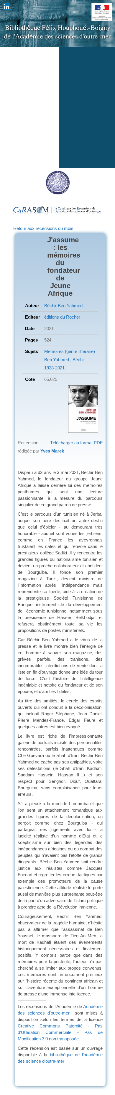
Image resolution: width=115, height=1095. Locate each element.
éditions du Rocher (62, 316)
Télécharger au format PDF (76, 442)
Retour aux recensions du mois (43, 228)
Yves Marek (52, 450)
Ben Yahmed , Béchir (64, 359)
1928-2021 (54, 367)
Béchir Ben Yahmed (63, 305)
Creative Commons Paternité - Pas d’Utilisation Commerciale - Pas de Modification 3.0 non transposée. (60, 1032)
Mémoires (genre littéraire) (69, 351)
